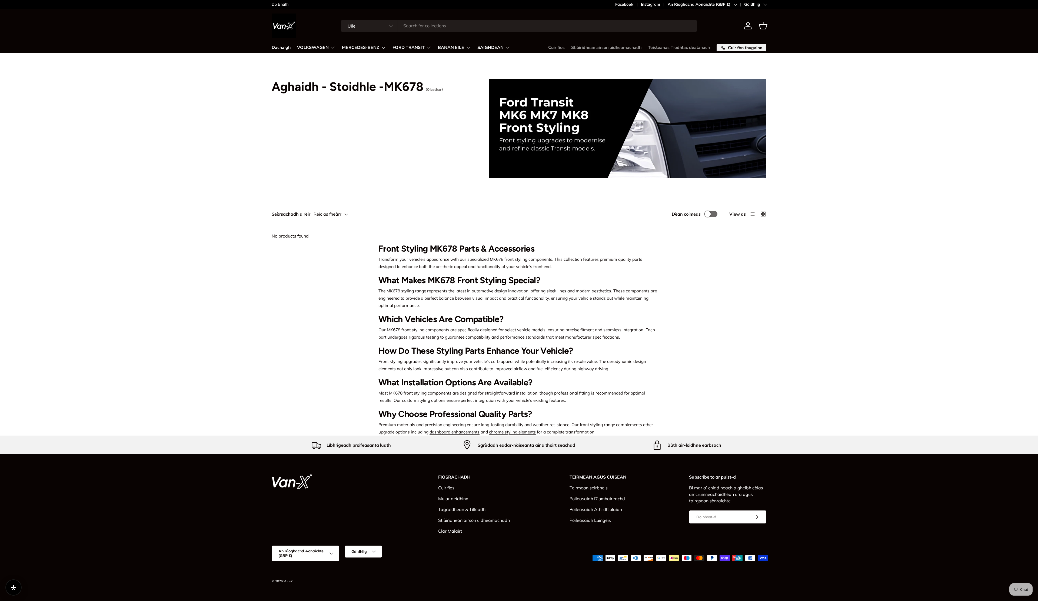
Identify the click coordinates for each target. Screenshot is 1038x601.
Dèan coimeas (686, 214)
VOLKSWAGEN (313, 47)
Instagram (650, 4)
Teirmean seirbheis (589, 487)
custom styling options (423, 400)
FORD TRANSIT (408, 47)
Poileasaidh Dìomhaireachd (597, 498)
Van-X (288, 581)
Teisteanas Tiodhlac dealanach (679, 48)
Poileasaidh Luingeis (590, 520)
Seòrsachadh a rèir (291, 214)
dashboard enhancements (455, 432)
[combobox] (519, 26)
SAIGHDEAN (490, 47)
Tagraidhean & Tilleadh (461, 509)
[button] (763, 26)
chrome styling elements (512, 432)
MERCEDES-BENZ (360, 47)
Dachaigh (281, 47)
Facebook (624, 4)
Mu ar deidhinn (453, 498)
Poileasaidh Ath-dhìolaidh (596, 509)
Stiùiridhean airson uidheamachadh (606, 48)
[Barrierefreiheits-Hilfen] (13, 587)
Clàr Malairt (450, 531)
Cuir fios (556, 48)
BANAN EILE (451, 47)
